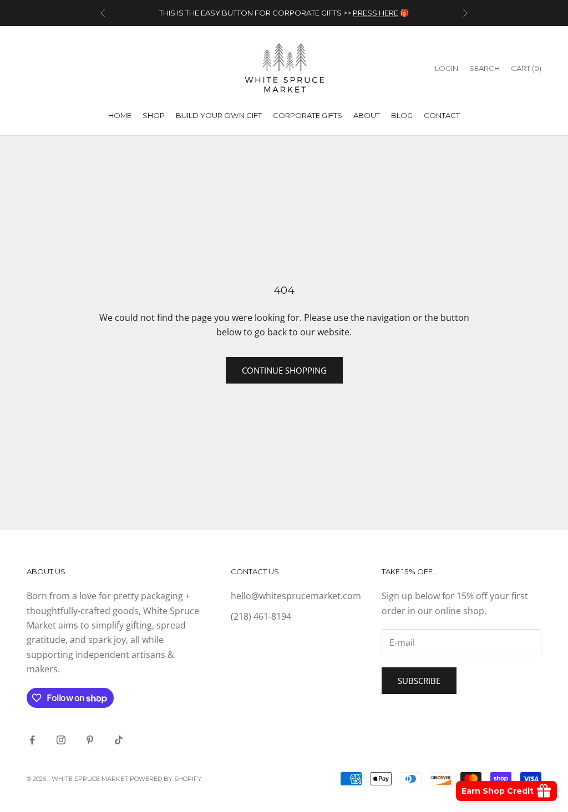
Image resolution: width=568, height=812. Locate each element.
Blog (402, 115)
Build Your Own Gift (219, 115)
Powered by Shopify (165, 779)
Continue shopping (284, 370)
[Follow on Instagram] (61, 739)
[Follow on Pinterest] (89, 739)
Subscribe (419, 680)
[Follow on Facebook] (32, 739)
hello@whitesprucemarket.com (296, 596)
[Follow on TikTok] (118, 739)
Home (119, 115)
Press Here (375, 12)
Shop (154, 115)
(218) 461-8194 (261, 616)
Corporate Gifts (307, 115)
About (366, 115)
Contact (442, 115)
